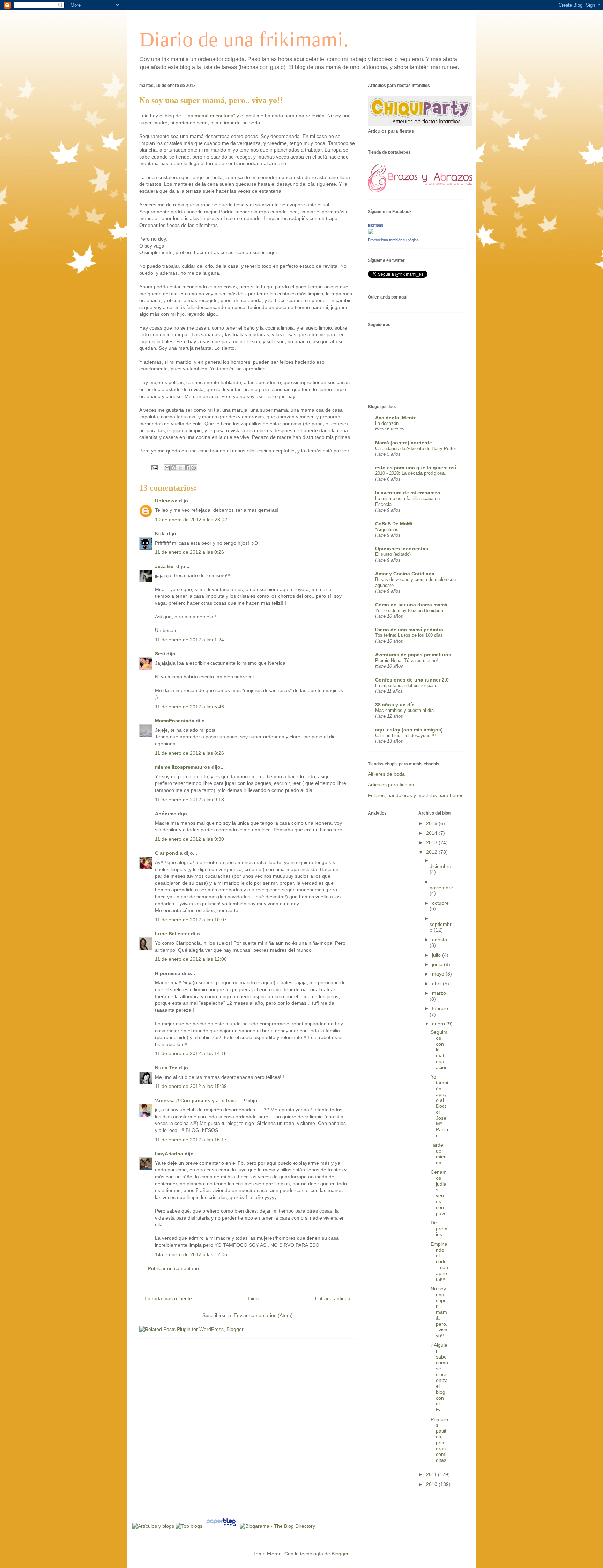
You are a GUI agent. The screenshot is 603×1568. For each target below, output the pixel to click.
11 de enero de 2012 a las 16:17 (191, 1139)
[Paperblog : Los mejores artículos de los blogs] (222, 1526)
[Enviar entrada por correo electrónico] (154, 467)
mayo (439, 974)
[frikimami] (370, 232)
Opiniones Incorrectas (401, 548)
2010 (432, 1484)
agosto (439, 939)
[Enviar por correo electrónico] (167, 467)
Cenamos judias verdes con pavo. (439, 1192)
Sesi (160, 653)
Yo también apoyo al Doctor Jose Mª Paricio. (439, 1106)
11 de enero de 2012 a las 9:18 (189, 799)
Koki (160, 533)
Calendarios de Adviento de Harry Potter (415, 448)
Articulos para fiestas (391, 784)
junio (438, 964)
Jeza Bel (165, 566)
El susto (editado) (393, 554)
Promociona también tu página (393, 240)
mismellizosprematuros (182, 767)
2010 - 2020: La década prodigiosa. (410, 473)
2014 (432, 833)
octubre (440, 903)
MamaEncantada (174, 720)
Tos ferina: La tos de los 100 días (409, 635)
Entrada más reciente (168, 1298)
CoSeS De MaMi (393, 524)
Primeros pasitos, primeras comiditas (439, 1439)
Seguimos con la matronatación (439, 1049)
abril (437, 983)
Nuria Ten (166, 1067)
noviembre (441, 887)
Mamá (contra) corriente (403, 443)
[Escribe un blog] (173, 467)
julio (437, 955)
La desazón (387, 423)
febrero (440, 1008)
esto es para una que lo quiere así (415, 467)
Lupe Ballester (172, 933)
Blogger (340, 1553)
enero (439, 1023)
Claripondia (169, 853)
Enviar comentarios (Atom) (263, 1315)
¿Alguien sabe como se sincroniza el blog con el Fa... (439, 1377)
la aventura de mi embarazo (407, 492)
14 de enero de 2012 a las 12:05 (191, 1254)
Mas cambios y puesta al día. (405, 710)
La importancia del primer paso (406, 685)
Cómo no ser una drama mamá (411, 605)
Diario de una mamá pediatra (409, 629)
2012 (432, 852)
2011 (432, 1474)
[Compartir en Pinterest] (193, 467)
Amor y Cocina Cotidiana (404, 573)
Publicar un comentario (173, 1268)
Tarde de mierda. (438, 1153)
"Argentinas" (387, 529)
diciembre (440, 866)
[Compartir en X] (180, 467)
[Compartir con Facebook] (187, 467)
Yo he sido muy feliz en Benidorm (409, 610)
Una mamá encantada (208, 115)
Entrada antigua (332, 1298)
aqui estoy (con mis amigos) (409, 730)
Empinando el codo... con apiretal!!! (439, 1261)
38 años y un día (395, 704)
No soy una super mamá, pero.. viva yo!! (439, 1312)
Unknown (166, 500)
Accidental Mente (396, 417)
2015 (432, 823)
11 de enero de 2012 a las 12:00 (191, 959)
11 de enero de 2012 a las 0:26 (189, 552)
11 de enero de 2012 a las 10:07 (191, 919)
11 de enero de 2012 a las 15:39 (191, 1086)
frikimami (375, 225)
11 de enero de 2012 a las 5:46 (189, 706)
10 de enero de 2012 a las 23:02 (191, 519)
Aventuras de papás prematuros (413, 654)
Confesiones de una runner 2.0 (412, 680)
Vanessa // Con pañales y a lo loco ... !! (201, 1100)
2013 (432, 842)
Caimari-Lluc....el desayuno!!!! (405, 735)
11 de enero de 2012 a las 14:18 (191, 1053)
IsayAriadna (169, 1153)
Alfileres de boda (386, 774)
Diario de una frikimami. (244, 39)
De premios (439, 1228)
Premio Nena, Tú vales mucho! (406, 660)
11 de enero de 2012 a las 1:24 (189, 639)
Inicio (253, 1298)
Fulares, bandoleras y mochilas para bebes (415, 795)
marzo (439, 993)
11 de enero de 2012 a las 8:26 (189, 753)
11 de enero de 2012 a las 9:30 (189, 839)
